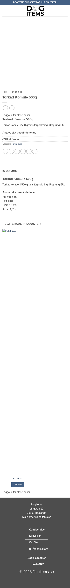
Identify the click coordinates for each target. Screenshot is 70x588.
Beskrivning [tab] (10, 171)
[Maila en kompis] (23, 151)
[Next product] (5, 107)
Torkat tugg (16, 92)
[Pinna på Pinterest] (29, 151)
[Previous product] (11, 107)
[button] (4, 11)
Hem (4, 92)
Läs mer (18, 485)
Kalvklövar (18, 478)
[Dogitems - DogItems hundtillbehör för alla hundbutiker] (35, 10)
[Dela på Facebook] (11, 151)
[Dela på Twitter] (17, 151)
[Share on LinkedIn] (34, 151)
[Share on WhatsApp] (5, 151)
